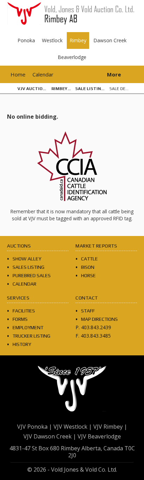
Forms (20, 319)
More (114, 74)
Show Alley (27, 258)
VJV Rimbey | (110, 426)
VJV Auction (31, 88)
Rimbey (78, 40)
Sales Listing (28, 267)
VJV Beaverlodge (99, 436)
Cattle (89, 258)
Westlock (52, 40)
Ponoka (26, 40)
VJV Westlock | (72, 426)
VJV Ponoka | (34, 426)
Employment (28, 327)
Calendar (43, 74)
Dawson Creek (110, 40)
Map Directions (99, 319)
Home (18, 74)
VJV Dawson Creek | (49, 436)
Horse (88, 275)
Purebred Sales (32, 275)
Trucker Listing (31, 336)
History (22, 344)
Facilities (24, 310)
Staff (88, 310)
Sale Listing (89, 88)
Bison (87, 267)
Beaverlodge (72, 57)
